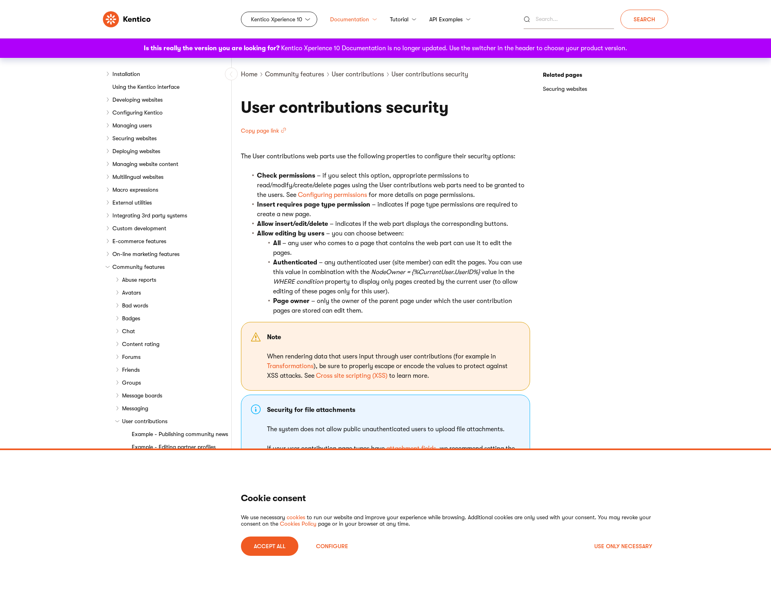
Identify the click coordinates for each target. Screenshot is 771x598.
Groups (131, 382)
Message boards (142, 395)
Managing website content (145, 164)
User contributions (144, 421)
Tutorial (399, 19)
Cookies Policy (298, 523)
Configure (332, 546)
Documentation (349, 19)
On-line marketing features (145, 254)
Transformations (290, 366)
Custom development (139, 228)
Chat (128, 331)
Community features (138, 267)
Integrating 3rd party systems (149, 215)
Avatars (131, 292)
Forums (131, 357)
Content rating (140, 344)
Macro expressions (135, 189)
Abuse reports (139, 279)
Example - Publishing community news (180, 434)
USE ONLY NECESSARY (623, 546)
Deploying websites (136, 151)
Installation (126, 74)
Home (249, 74)
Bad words (135, 305)
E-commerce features (139, 241)
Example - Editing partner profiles (174, 447)
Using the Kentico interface (145, 87)
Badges (131, 318)
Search (644, 19)
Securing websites (134, 138)
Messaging (135, 408)
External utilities (132, 202)
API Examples (446, 19)
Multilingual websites (137, 177)
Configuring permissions (332, 195)
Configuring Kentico (137, 112)
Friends (131, 370)
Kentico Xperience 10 (276, 19)
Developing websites (137, 99)
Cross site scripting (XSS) (352, 375)
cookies (296, 517)
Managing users (132, 125)
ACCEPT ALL (270, 546)
